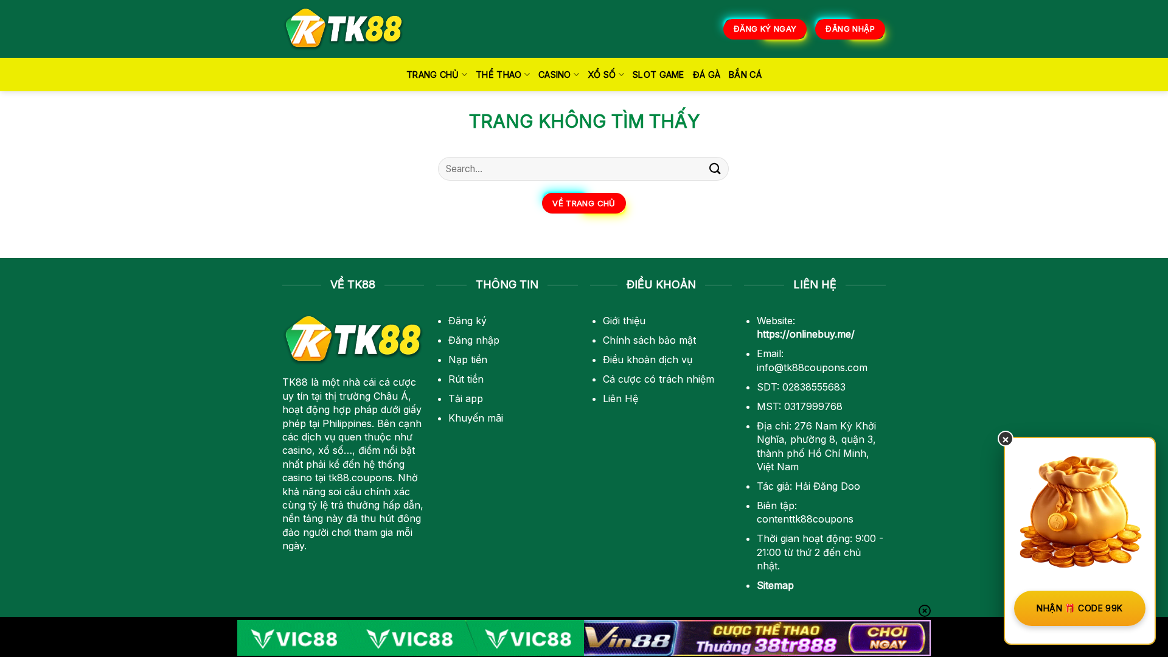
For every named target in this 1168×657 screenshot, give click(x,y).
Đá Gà (706, 74)
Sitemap (775, 585)
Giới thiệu (624, 321)
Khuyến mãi (475, 418)
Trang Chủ (432, 74)
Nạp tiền (467, 359)
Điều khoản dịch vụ (647, 359)
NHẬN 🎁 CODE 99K (1079, 608)
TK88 (295, 382)
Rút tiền (466, 379)
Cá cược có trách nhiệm (658, 379)
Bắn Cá (745, 74)
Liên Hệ (620, 398)
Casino (554, 74)
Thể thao (498, 74)
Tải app (465, 398)
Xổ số (602, 74)
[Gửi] (715, 169)
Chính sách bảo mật (649, 340)
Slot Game (658, 74)
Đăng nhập (473, 340)
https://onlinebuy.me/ (806, 334)
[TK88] (344, 29)
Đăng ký (467, 321)
